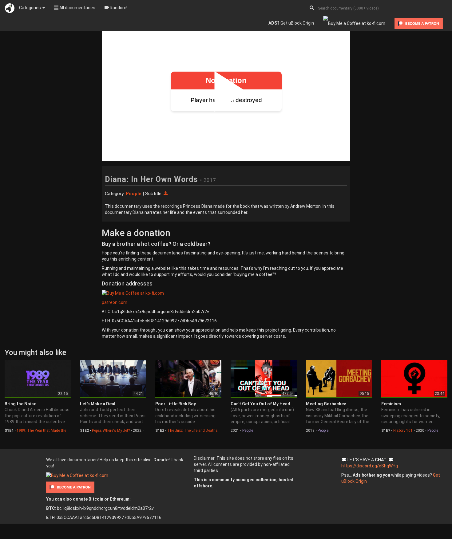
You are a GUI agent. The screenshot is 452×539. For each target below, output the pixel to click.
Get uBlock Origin (291, 23)
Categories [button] (30, 7)
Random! (118, 7)
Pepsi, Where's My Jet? (111, 430)
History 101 (403, 430)
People (247, 430)
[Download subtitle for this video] (166, 193)
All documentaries (76, 7)
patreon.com (114, 302)
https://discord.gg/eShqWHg (369, 465)
